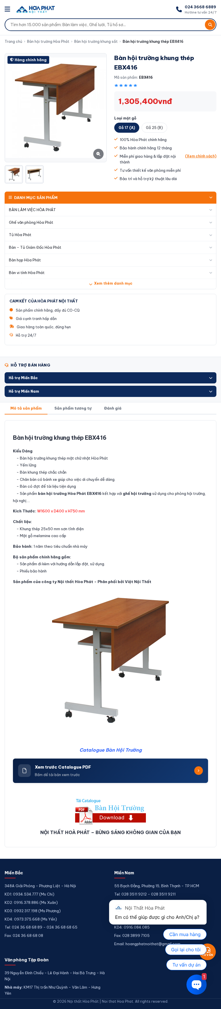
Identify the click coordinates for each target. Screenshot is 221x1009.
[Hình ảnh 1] (14, 174)
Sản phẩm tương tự (73, 408)
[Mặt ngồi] (34, 174)
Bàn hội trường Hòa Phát (48, 41)
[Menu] (8, 9)
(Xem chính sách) (200, 156)
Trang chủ (13, 41)
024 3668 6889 (200, 7)
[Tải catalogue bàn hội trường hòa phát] (110, 811)
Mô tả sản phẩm (26, 408)
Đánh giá (112, 408)
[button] (110, 377)
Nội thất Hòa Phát (75, 581)
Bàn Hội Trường (124, 750)
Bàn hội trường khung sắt (96, 41)
